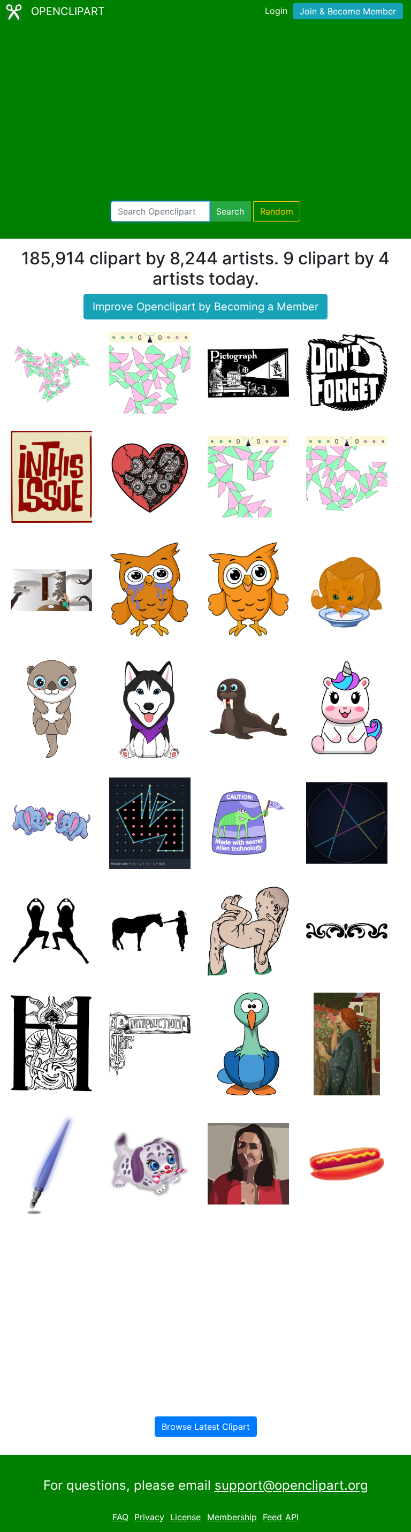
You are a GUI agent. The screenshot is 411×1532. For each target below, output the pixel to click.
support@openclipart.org (291, 1485)
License (185, 1517)
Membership (232, 1517)
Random (276, 211)
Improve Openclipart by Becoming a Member (205, 306)
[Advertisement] (205, 112)
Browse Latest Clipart (206, 1426)
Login (276, 10)
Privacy (149, 1517)
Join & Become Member (348, 11)
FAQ (120, 1517)
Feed (272, 1517)
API (292, 1517)
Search (230, 211)
